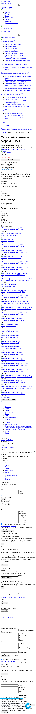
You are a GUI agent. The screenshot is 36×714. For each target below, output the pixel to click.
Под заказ (10, 159)
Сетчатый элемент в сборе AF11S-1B (13, 394)
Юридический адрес (25, 646)
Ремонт (7, 126)
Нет (6, 564)
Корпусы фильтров (11, 99)
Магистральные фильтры (13, 51)
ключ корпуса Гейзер (7, 241)
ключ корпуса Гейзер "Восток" (11, 258)
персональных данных (8, 526)
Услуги (7, 14)
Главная (3, 129)
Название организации (27, 630)
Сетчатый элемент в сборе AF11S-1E (13, 360)
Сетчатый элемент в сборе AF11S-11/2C (14, 297)
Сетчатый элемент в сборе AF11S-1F (13, 382)
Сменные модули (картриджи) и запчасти (15, 73)
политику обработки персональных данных (14, 711)
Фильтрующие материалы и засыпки (17, 106)
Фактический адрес (25, 648)
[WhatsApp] (1, 39)
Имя (21, 511)
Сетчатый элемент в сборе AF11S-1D (13, 314)
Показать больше (6, 169)
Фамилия (22, 514)
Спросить (4, 7)
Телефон (22, 516)
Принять (32, 705)
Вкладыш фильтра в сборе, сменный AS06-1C (16, 309)
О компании (9, 17)
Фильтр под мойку (11, 46)
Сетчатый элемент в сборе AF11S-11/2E (14, 263)
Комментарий (22, 652)
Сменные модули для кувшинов (15, 81)
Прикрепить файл (6, 654)
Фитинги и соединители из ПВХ (15, 101)
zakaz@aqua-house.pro (8, 447)
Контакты (8, 21)
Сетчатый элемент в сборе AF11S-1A (13, 229)
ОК (2, 544)
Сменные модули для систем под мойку (18, 80)
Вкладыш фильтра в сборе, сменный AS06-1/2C (16, 280)
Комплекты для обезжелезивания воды (17, 60)
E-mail (21, 491)
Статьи (7, 19)
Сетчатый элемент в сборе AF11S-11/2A (14, 252)
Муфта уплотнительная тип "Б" (11, 337)
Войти (9, 7)
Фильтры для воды (8, 41)
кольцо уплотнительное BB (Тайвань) (13, 275)
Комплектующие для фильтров (12, 94)
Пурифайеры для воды (12, 57)
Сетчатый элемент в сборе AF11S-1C (13, 354)
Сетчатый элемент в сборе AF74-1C (12, 320)
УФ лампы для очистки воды (14, 104)
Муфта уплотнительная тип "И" (11, 348)
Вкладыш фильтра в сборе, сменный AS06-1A (16, 388)
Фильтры (8, 12)
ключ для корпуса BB (8, 286)
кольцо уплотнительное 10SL (10, 235)
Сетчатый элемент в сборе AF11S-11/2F (14, 365)
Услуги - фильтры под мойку (14, 113)
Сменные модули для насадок (14, 83)
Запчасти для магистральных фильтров (17, 90)
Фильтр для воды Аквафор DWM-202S (13, 597)
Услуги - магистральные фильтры (15, 115)
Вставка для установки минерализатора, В (15, 303)
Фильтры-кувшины (11, 48)
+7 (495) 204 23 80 (7, 440)
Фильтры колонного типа (13, 44)
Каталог (8, 3)
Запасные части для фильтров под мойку (18, 88)
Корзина (11, 9)
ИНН (21, 644)
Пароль (21, 493)
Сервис (7, 16)
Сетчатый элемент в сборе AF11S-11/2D (14, 371)
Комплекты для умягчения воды (15, 58)
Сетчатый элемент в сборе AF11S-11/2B (14, 269)
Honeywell (8, 153)
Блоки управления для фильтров (15, 97)
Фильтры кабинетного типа (14, 53)
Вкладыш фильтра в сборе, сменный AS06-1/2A (16, 377)
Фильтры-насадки (10, 50)
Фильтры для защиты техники (14, 55)
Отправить (5, 674)
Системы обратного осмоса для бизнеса (14, 64)
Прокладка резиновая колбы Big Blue (13, 292)
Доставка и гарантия (11, 23)
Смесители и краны (11, 103)
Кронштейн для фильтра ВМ (10, 343)
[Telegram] (1, 26)
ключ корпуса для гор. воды (10, 331)
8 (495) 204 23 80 (6, 28)
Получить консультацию (9, 399)
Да (2, 564)
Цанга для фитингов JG (8, 326)
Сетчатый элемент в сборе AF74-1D (12, 246)
